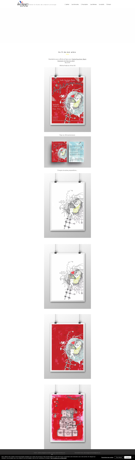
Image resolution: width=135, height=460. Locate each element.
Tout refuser (119, 457)
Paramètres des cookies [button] (107, 457)
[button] (75, 4)
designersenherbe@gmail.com (93, 452)
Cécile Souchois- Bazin (79, 59)
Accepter (128, 457)
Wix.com (63, 452)
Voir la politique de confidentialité (58, 458)
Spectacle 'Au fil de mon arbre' (66, 61)
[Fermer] (133, 457)
